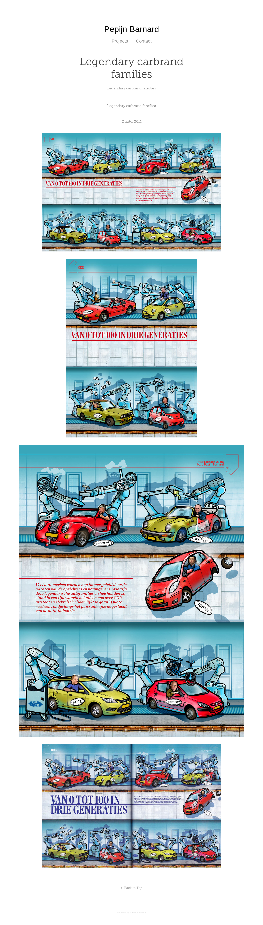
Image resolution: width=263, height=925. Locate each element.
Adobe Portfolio (138, 912)
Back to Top (131, 888)
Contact (144, 40)
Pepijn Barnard (131, 29)
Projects (120, 40)
